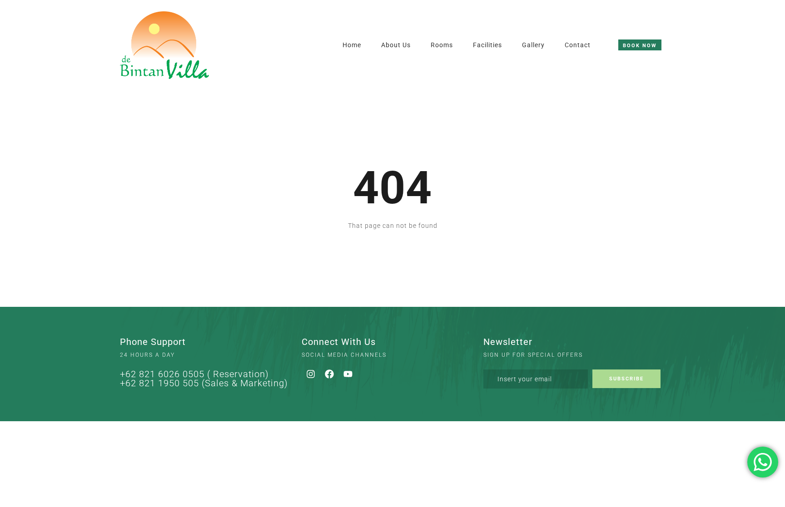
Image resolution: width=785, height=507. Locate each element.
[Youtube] (348, 374)
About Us (396, 45)
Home (352, 45)
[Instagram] (311, 374)
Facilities (487, 45)
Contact (578, 45)
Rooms (442, 45)
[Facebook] (329, 374)
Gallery (533, 45)
